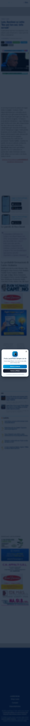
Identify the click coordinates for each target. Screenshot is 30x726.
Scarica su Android (15, 366)
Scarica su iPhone (15, 370)
